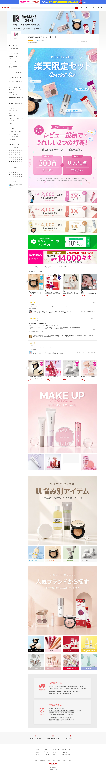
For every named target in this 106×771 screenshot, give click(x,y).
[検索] (76, 8)
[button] (101, 5)
